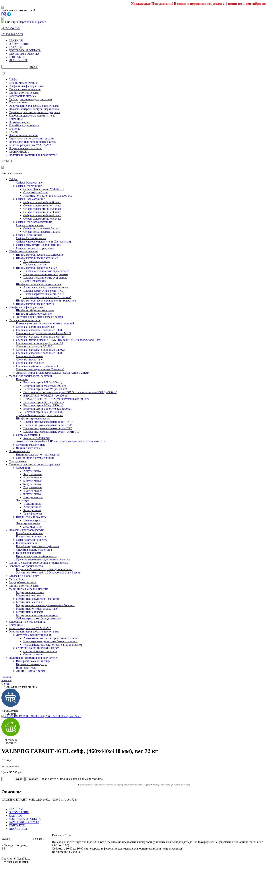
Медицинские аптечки (30, 592)
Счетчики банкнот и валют (40, 651)
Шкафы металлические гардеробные (46, 271)
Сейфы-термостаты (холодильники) (38, 244)
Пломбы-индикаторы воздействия (37, 546)
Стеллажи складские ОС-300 (34, 346)
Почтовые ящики (19, 122)
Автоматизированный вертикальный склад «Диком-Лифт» (53, 372)
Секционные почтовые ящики (35, 457)
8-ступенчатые (32, 490)
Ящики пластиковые (29, 448)
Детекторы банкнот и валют (33, 634)
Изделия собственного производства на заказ (44, 569)
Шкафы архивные (34, 264)
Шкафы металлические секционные (45, 274)
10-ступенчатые (33, 497)
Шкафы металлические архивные (37, 257)
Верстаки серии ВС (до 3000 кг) (43, 411)
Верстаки (22, 379)
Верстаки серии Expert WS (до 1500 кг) (47, 408)
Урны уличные (18, 102)
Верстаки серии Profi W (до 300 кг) (45, 389)
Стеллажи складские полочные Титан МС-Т (43, 333)
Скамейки (15, 128)
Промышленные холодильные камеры (32, 141)
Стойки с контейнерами (24, 92)
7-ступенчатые (32, 487)
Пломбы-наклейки (27, 543)
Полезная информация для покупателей (33, 154)
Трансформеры (32, 513)
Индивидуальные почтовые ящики (38, 454)
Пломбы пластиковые (29, 533)
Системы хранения (28, 434)
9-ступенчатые (32, 493)
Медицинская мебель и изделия (28, 588)
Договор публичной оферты (19, 868)
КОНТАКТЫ (17, 56)
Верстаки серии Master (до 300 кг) (44, 385)
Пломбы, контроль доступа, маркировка (34, 109)
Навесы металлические (23, 135)
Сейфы (13, 79)
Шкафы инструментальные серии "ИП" (48, 421)
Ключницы (16, 118)
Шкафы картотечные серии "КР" (43, 293)
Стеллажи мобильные (29, 356)
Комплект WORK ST (36, 438)
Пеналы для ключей (28, 552)
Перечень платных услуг (31, 664)
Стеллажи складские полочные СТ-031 (40, 330)
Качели (13, 131)
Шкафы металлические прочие (35, 303)
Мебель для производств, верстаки (30, 99)
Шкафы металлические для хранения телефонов (46, 300)
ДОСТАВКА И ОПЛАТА (25, 50)
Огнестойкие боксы (35, 192)
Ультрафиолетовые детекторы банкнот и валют (52, 644)
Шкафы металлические (23, 82)
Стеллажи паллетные (29, 359)
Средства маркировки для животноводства (43, 559)
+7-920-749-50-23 (12, 34)
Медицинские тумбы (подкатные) (37, 608)
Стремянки (23, 467)
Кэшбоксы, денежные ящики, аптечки (32, 115)
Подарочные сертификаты (25, 148)
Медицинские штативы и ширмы (37, 615)
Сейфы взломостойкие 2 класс (42, 208)
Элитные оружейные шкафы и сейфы (39, 316)
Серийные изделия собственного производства (38, 562)
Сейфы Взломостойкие (30, 198)
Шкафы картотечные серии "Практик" (47, 297)
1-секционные (32, 503)
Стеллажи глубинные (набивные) (37, 366)
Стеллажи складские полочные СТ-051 (40, 352)
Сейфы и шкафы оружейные (26, 86)
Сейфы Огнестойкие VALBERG (43, 189)
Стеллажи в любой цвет (24, 575)
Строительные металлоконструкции (31, 138)
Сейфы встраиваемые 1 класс (41, 231)
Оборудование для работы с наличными (34, 105)
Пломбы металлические (31, 536)
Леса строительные (28, 523)
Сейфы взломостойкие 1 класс (42, 205)
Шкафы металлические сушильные (45, 277)
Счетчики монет (33, 654)
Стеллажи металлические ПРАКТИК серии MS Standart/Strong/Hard (58, 339)
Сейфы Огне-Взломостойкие (34, 221)
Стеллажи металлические (24, 89)
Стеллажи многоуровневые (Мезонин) (40, 369)
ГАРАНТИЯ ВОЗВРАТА (24, 53)
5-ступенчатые (32, 480)
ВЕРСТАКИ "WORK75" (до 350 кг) (45, 395)
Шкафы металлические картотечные (38, 284)
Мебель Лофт (17, 579)
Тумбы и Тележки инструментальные (39, 415)
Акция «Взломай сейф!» (31, 670)
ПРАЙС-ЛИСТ (18, 60)
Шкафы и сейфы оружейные (26, 307)
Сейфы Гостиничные (29, 235)
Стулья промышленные (30, 444)
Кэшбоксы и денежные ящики (27, 621)
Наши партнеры (26, 667)
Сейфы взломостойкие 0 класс (42, 202)
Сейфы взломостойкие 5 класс (42, 218)
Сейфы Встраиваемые (30, 225)
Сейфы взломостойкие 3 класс (42, 212)
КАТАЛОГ (15, 47)
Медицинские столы (29, 602)
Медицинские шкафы (29, 611)
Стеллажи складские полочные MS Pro (40, 336)
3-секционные (32, 510)
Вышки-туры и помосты (31, 516)
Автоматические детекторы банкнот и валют (51, 638)
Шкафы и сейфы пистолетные (35, 310)
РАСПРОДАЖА (19, 151)
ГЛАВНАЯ (16, 40)
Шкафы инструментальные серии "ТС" (47, 428)
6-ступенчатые (32, 484)
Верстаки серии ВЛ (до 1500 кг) (43, 405)
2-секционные (32, 507)
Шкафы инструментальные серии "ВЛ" (47, 425)
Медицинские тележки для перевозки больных (45, 605)
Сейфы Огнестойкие (29, 185)
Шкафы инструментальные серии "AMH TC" (51, 431)
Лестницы (22, 500)
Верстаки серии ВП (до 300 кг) (42, 382)
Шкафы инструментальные (33, 418)
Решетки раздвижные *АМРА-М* (30, 145)
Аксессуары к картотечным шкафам (45, 287)
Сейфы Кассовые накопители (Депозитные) (43, 241)
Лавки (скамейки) (34, 280)
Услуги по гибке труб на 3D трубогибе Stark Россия (48, 572)
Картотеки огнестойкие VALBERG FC (47, 195)
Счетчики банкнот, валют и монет (37, 647)
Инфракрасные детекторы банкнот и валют (50, 641)
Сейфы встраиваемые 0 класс (41, 228)
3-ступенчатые (32, 474)
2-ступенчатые (32, 470)
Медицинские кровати (30, 595)
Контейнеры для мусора (24, 125)
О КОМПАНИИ (19, 43)
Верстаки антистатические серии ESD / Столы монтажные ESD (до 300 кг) (70, 392)
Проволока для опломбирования (36, 556)
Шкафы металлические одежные (36, 267)
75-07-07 (10, 28)
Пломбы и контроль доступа (26, 529)
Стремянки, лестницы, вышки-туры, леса (34, 112)
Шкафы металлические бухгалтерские (39, 254)
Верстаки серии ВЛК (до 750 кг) (43, 402)
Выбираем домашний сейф (33, 661)
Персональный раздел (32, 21)
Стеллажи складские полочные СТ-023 (40, 349)
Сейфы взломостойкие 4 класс (42, 215)
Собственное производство (26, 565)
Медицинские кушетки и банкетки (38, 598)
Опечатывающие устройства (34, 549)
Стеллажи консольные (30, 362)
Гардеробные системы (22, 95)
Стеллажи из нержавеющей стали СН (39, 343)
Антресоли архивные (36, 261)
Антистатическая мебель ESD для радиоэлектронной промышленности (60, 441)
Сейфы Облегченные (29, 182)
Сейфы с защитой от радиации (35, 248)
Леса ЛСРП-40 (32, 526)
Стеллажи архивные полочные (35, 326)
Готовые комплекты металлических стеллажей (45, 323)
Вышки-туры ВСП (35, 520)
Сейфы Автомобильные (31, 238)
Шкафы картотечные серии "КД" (44, 290)
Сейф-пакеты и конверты (32, 539)
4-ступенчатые (32, 477)
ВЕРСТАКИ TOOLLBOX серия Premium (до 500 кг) (56, 398)
